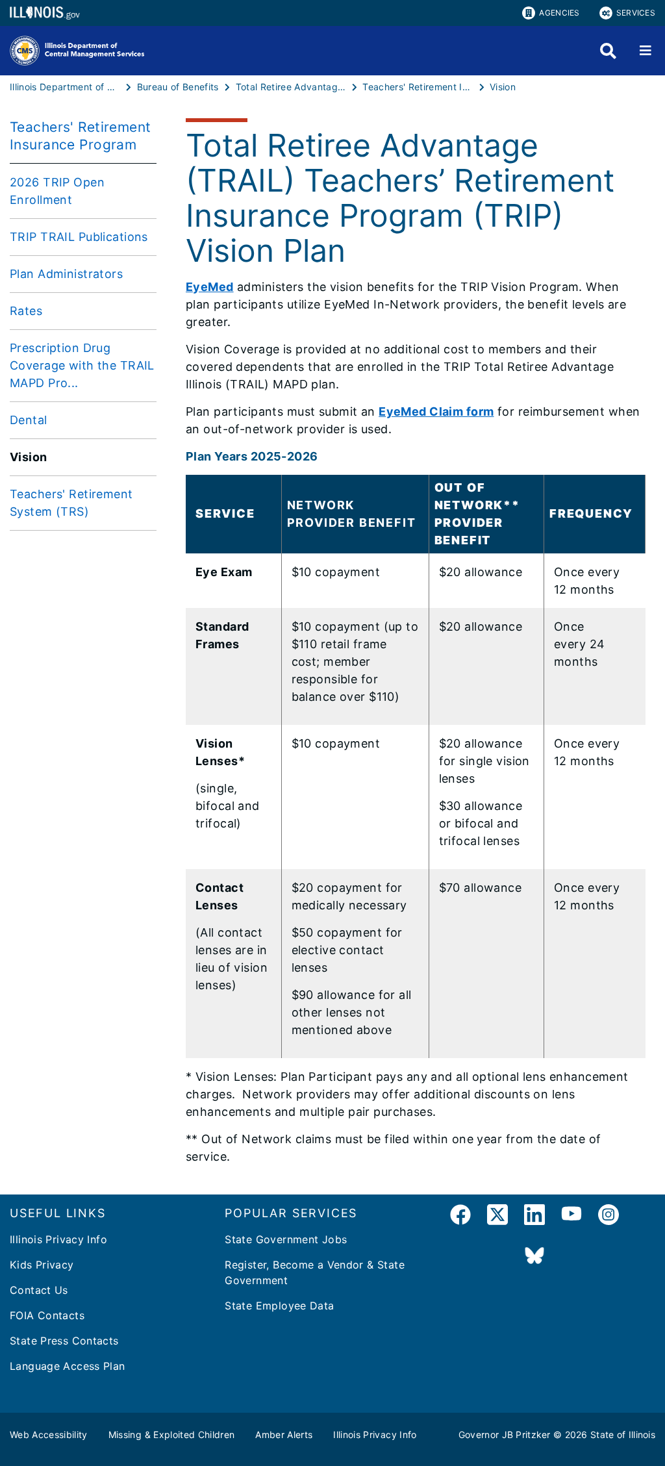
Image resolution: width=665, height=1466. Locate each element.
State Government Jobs (286, 1239)
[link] (460, 1217)
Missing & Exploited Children (171, 1434)
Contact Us (39, 1289)
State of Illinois (622, 1434)
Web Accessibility (49, 1434)
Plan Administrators (66, 274)
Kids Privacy (42, 1264)
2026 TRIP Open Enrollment (57, 191)
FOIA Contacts (47, 1315)
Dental (28, 420)
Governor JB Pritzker (504, 1434)
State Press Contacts (64, 1340)
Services (635, 13)
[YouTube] (571, 1217)
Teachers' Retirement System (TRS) (71, 502)
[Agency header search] (608, 51)
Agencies (559, 13)
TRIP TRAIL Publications (79, 237)
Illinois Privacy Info (58, 1239)
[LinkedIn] (534, 1217)
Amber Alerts (283, 1434)
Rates (26, 311)
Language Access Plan (67, 1365)
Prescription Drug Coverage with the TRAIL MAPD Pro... (82, 365)
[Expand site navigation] (645, 51)
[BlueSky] (534, 1256)
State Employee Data (279, 1305)
